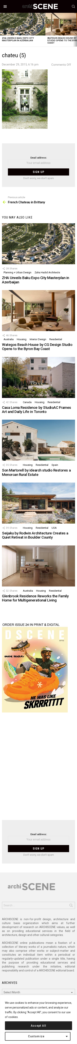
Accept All (38, 1025)
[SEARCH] (73, 6)
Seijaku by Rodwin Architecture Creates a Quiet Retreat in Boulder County (35, 535)
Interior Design (38, 339)
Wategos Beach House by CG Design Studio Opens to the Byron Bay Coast (37, 346)
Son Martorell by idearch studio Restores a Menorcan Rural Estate (36, 472)
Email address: (38, 157)
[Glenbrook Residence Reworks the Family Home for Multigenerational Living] (38, 565)
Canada (27, 402)
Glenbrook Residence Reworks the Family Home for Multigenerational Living (35, 598)
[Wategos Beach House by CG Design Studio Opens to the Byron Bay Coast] (38, 310)
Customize (36, 1036)
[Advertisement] (38, 768)
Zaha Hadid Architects (47, 272)
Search (71, 906)
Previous (2, 30)
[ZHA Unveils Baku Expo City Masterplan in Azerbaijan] (22, 24)
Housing (21, 339)
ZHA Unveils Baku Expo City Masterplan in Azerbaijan (18, 39)
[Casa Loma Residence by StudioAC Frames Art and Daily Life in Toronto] (38, 377)
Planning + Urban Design (17, 272)
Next (75, 30)
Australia (9, 339)
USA (54, 527)
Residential (55, 339)
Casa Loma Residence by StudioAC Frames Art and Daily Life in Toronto (36, 409)
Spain (55, 464)
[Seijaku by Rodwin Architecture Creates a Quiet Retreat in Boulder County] (38, 503)
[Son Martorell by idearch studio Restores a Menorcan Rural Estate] (38, 440)
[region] (38, 1019)
